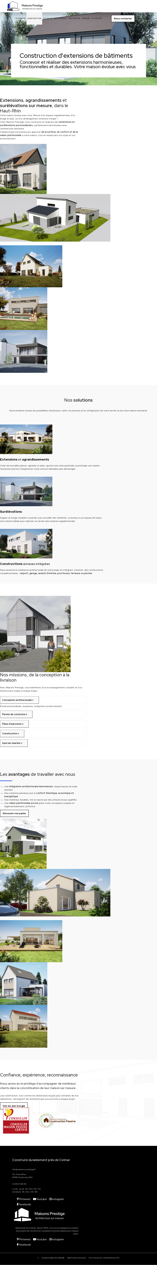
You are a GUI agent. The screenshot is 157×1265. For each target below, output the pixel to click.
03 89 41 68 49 (19, 1184)
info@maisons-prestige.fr (24, 1169)
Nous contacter (123, 18)
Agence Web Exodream (53, 1258)
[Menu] (148, 18)
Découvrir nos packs (14, 813)
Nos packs (47, 18)
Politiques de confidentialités (104, 1258)
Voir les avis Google (14, 1106)
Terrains (86, 18)
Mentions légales (76, 1258)
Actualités (97, 18)
